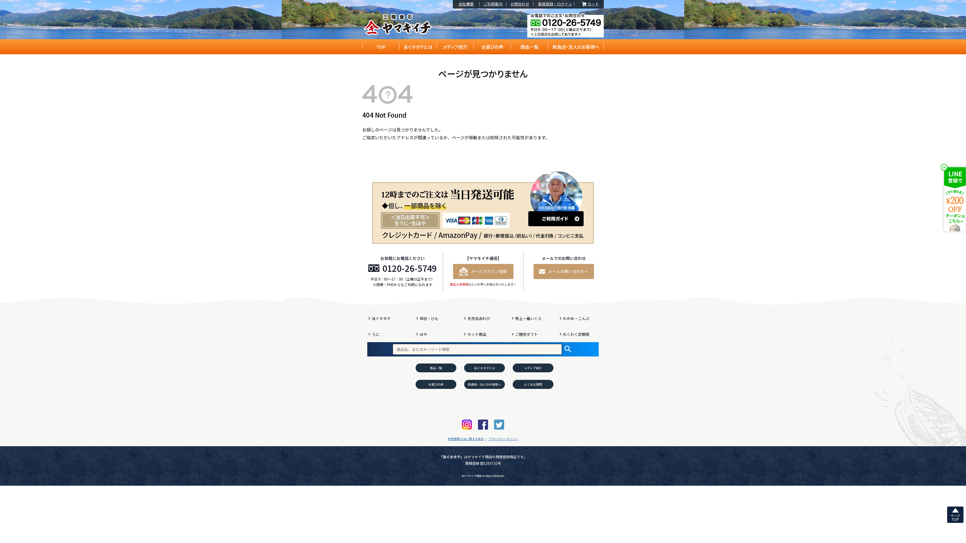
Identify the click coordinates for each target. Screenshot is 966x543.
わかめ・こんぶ (576, 318)
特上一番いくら (528, 318)
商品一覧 (529, 46)
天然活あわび (478, 318)
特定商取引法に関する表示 (466, 439)
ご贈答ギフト (526, 334)
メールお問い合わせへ (568, 271)
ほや (423, 334)
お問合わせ (519, 4)
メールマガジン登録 (489, 271)
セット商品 (476, 334)
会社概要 (466, 4)
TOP (380, 46)
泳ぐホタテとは (418, 46)
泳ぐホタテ (381, 318)
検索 (568, 349)
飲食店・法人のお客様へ (575, 46)
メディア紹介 (455, 46)
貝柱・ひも (429, 318)
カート (590, 4)
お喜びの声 (492, 46)
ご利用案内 (493, 4)
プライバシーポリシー (503, 439)
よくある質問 (533, 384)
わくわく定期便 (576, 334)
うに (375, 334)
